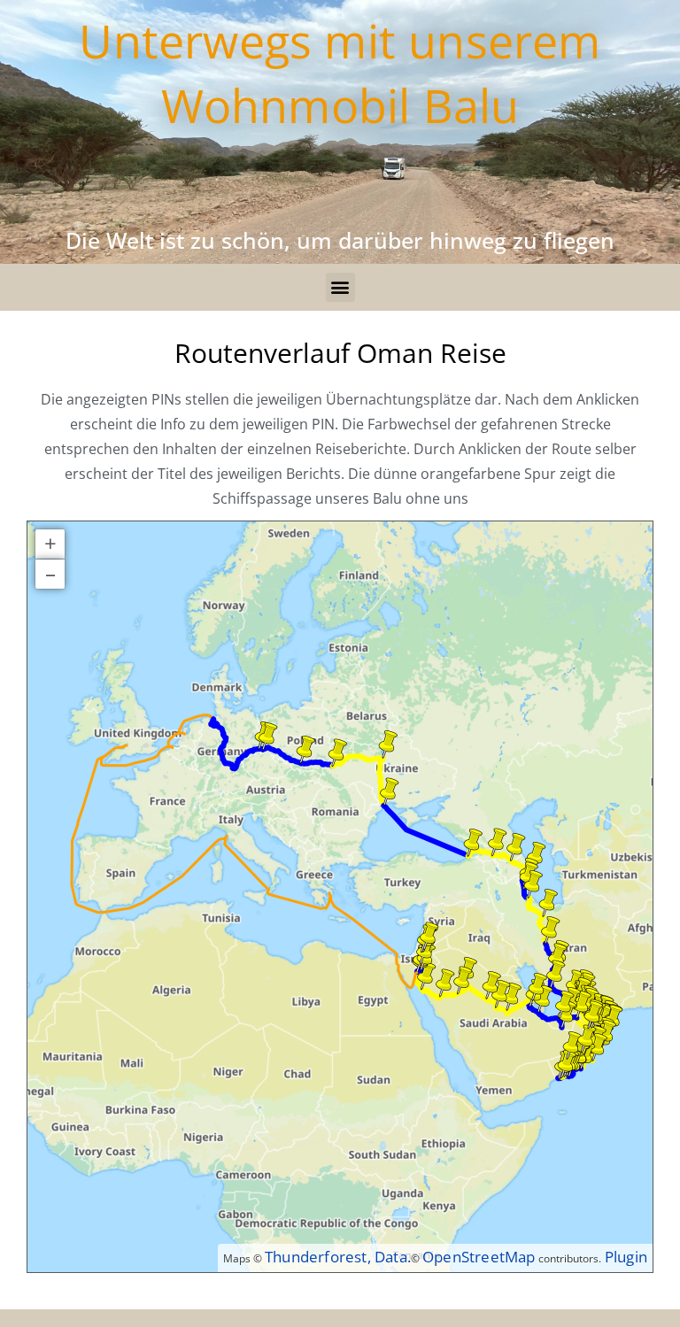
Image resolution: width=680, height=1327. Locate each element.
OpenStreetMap (479, 1256)
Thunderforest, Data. (338, 1256)
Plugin (624, 1256)
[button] (340, 287)
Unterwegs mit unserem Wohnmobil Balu (339, 72)
